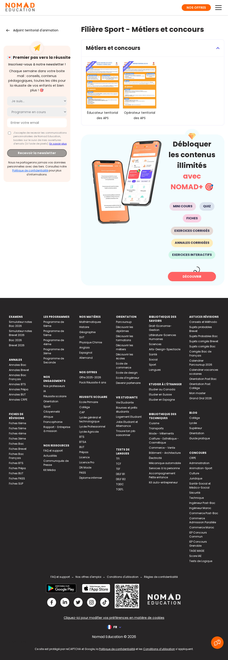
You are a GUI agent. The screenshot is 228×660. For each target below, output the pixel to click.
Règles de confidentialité (161, 577)
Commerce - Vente (162, 448)
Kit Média (49, 470)
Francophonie (52, 422)
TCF (118, 464)
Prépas (83, 452)
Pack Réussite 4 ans (92, 382)
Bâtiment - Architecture (165, 453)
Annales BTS (17, 384)
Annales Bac (17, 365)
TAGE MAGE (196, 551)
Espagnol (85, 352)
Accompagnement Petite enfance (162, 475)
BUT (81, 447)
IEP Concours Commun (198, 534)
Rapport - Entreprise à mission (56, 429)
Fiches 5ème (17, 428)
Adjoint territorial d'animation (35, 30)
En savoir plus (58, 143)
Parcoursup (124, 322)
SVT (81, 337)
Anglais (84, 347)
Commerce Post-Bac (203, 513)
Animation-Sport (200, 468)
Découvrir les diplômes (124, 329)
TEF (118, 469)
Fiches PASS (17, 478)
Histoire (84, 327)
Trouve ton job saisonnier (125, 433)
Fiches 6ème (17, 423)
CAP (82, 412)
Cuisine (154, 423)
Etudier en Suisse (160, 394)
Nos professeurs (54, 386)
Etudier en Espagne (162, 399)
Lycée (193, 423)
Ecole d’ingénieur (127, 378)
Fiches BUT (16, 473)
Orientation (50, 401)
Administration (199, 463)
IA (44, 391)
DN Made (85, 467)
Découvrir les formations (124, 338)
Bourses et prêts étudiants (126, 410)
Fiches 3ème (17, 438)
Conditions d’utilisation (159, 649)
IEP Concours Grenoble (198, 544)
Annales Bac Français (17, 377)
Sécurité (194, 493)
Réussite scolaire (54, 396)
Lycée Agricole (89, 432)
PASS (82, 473)
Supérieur (195, 428)
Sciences (155, 344)
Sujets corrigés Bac (202, 346)
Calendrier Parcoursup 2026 (200, 363)
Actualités (50, 456)
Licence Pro (86, 462)
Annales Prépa (18, 389)
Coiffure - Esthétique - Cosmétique (164, 440)
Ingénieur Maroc (200, 508)
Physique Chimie (90, 342)
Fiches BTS (16, 463)
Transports (156, 428)
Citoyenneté (51, 412)
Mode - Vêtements (161, 433)
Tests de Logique (200, 561)
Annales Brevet (19, 370)
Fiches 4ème (17, 433)
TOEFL (119, 489)
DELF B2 (121, 479)
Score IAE (195, 556)
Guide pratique (199, 438)
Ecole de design (127, 373)
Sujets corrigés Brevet (203, 341)
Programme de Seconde (53, 360)
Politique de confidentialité (30, 170)
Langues (155, 370)
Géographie (87, 332)
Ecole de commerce (123, 365)
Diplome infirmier (90, 478)
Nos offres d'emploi (88, 577)
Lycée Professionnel (92, 426)
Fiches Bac (16, 444)
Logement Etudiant (129, 417)
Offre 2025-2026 (90, 377)
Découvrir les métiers (124, 347)
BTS (81, 437)
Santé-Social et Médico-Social (200, 485)
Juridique (195, 478)
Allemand (86, 358)
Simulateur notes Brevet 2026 (20, 333)
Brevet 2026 (16, 345)
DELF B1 (120, 474)
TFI (118, 458)
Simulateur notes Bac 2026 (20, 324)
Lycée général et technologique (90, 419)
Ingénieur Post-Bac (202, 503)
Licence (84, 457)
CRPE (192, 458)
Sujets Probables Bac (203, 336)
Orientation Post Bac (203, 379)
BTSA (82, 442)
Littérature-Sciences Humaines (162, 337)
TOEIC (120, 484)
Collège (84, 407)
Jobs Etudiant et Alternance (127, 424)
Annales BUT (17, 394)
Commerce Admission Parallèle (202, 520)
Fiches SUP (16, 483)
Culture (194, 473)
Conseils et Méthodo (203, 322)
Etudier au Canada (162, 389)
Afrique (48, 417)
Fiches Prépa (17, 468)
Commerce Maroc (201, 527)
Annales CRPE (18, 399)
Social (153, 359)
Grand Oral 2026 (200, 398)
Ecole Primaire (88, 402)
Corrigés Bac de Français (200, 353)
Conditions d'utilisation (122, 577)
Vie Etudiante (125, 402)
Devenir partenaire (128, 383)
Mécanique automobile (165, 463)
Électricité (155, 458)
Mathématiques (90, 322)
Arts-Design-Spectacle (164, 349)
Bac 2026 (15, 340)
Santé (153, 354)
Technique (196, 498)
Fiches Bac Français (16, 456)
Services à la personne (164, 468)
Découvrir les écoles (124, 356)
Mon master (197, 393)
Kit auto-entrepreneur (163, 482)
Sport (47, 406)
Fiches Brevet (17, 449)
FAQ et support (53, 450)
